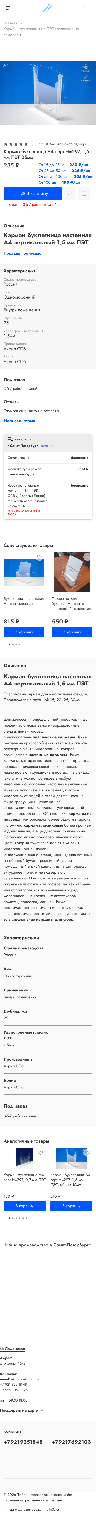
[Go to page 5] (23, 1218)
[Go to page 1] (9, 644)
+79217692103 (71, 1442)
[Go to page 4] (19, 644)
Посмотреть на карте (19, 1410)
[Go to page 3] (16, 644)
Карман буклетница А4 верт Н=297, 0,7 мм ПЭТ (25, 1177)
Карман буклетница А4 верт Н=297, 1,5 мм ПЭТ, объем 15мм (70, 1179)
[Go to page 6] (26, 1218)
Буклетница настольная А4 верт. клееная (24, 601)
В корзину (24, 632)
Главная (10, 23)
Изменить (46, 445)
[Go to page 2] (13, 644)
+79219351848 (23, 1442)
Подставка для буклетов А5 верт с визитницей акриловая (71, 603)
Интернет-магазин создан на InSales (32, 1509)
